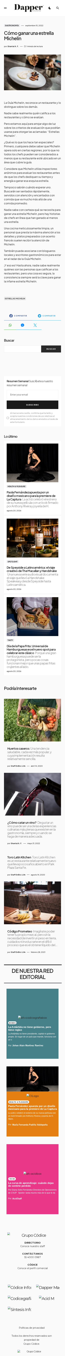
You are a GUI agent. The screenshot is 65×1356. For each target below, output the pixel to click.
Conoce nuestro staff (32, 1246)
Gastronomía (12, 26)
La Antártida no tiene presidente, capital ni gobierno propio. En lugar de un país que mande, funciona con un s (32, 1037)
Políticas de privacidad (31, 1327)
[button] (5, 8)
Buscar (9, 340)
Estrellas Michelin (15, 298)
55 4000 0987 (32, 1257)
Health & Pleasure (17, 486)
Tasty (10, 640)
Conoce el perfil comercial (33, 1268)
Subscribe (32, 405)
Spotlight (13, 562)
